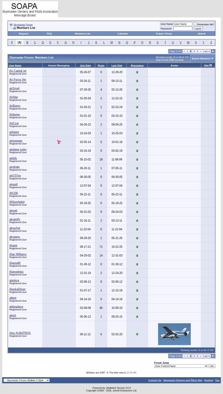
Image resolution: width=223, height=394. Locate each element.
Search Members (201, 58)
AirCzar (14, 123)
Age (206, 65)
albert (12, 297)
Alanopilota (16, 271)
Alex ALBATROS (20, 333)
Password (166, 28)
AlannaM (14, 263)
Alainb (13, 245)
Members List (82, 33)
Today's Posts (164, 33)
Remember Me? (205, 24)
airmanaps (15, 140)
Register (24, 33)
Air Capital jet (17, 70)
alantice (14, 280)
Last (206, 51)
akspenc (14, 236)
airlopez (14, 132)
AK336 (13, 193)
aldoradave (16, 306)
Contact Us (154, 380)
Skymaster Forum (23, 24)
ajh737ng (15, 175)
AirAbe (13, 97)
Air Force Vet (17, 79)
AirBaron (14, 105)
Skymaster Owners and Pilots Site (182, 380)
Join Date (85, 65)
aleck (12, 315)
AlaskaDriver (17, 289)
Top (217, 380)
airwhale (14, 167)
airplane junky (18, 149)
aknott (13, 210)
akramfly (14, 219)
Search (202, 33)
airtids (13, 158)
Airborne (14, 114)
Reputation (137, 65)
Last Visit (117, 65)
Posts (101, 65)
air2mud (14, 88)
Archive (208, 380)
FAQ (49, 33)
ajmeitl (13, 184)
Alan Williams (18, 254)
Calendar (123, 33)
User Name (167, 24)
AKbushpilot (17, 201)
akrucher (14, 228)
